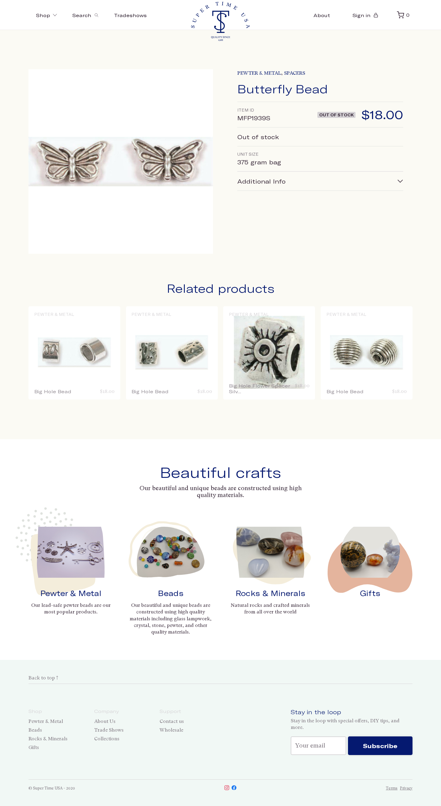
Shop (43, 15)
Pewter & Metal (259, 73)
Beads (171, 593)
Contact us (172, 721)
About (322, 15)
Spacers (294, 73)
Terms (392, 788)
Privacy (406, 788)
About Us (105, 721)
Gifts (370, 593)
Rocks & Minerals (270, 593)
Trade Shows (109, 730)
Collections (106, 739)
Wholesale (171, 730)
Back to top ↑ (43, 678)
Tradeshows (130, 15)
